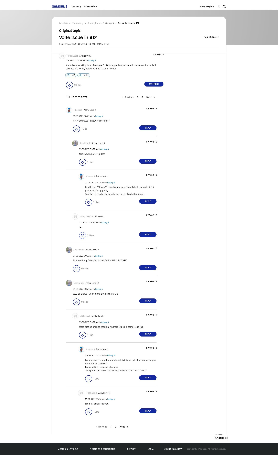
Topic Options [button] (210, 37)
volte (86, 75)
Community (76, 6)
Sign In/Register (207, 6)
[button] (158, 54)
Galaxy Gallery (90, 6)
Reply (148, 128)
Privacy (131, 449)
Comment (154, 84)
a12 (73, 75)
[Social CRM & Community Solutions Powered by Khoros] (221, 437)
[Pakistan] (59, 6)
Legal (151, 449)
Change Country (173, 449)
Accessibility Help (68, 449)
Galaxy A (92, 60)
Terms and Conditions (102, 449)
